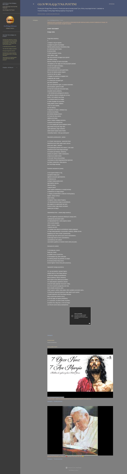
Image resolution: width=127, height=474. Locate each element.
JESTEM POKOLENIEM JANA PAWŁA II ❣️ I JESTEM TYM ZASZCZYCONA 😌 (65, 456)
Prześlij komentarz (52, 342)
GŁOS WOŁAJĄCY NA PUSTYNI (57, 4)
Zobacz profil (10, 28)
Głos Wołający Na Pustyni (8, 10)
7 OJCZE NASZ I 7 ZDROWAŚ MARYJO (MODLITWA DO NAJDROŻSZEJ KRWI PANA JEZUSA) (69, 399)
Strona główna (41, 13)
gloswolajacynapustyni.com (53, 13)
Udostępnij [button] (35, 20)
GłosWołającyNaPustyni (10, 26)
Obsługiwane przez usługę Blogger (74, 467)
